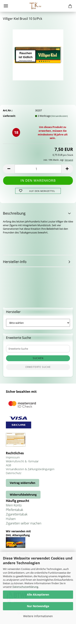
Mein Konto (14, 505)
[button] (9, 168)
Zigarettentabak (16, 514)
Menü (6, 6)
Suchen (38, 358)
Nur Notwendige (38, 606)
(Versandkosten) (59, 115)
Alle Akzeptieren (38, 594)
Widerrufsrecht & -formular (22, 461)
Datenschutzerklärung (25, 587)
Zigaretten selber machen (23, 523)
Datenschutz (13, 473)
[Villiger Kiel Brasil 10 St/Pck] (38, 53)
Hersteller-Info (15, 261)
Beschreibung (14, 213)
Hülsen (11, 519)
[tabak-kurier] (38, 6)
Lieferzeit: (9, 116)
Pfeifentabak (14, 510)
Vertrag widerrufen (22, 483)
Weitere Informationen (38, 616)
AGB (8, 465)
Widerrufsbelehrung (23, 494)
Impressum (13, 457)
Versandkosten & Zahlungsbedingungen (30, 469)
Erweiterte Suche (38, 367)
